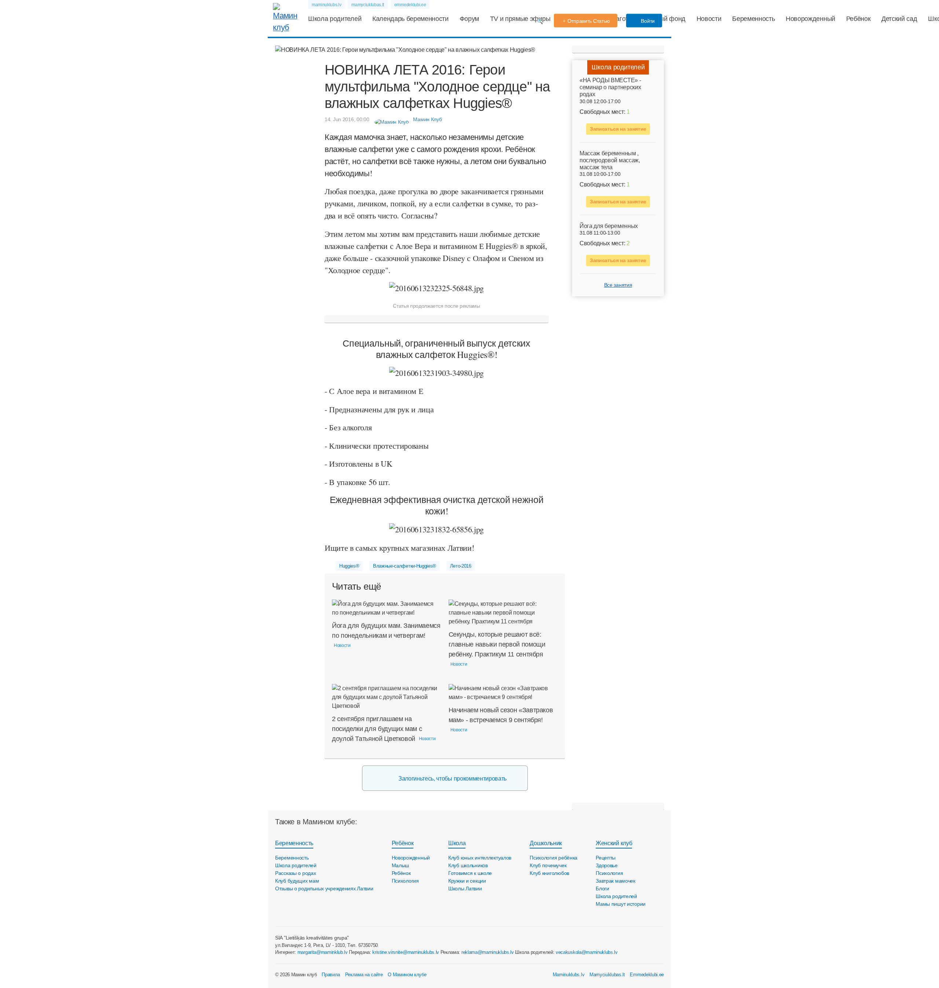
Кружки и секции (467, 881)
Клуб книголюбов (549, 873)
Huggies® (349, 566)
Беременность (753, 18)
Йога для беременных (609, 226)
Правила (331, 974)
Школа (456, 843)
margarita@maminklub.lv (322, 952)
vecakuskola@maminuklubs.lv (587, 952)
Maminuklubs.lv (569, 974)
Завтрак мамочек (615, 881)
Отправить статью (588, 21)
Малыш (400, 865)
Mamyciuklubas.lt (607, 974)
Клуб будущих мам (297, 881)
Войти (647, 21)
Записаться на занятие (618, 129)
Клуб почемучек (548, 865)
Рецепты (605, 858)
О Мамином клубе (407, 974)
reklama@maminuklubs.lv (487, 952)
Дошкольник (546, 843)
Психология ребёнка (553, 858)
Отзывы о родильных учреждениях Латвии (324, 888)
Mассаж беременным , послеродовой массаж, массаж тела (610, 160)
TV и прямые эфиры (520, 18)
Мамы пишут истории (621, 904)
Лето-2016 (460, 566)
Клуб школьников (468, 865)
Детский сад (899, 18)
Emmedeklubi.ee (647, 974)
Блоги (602, 888)
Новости (709, 18)
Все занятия (618, 285)
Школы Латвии (465, 888)
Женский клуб (614, 843)
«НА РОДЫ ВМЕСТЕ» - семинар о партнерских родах (610, 87)
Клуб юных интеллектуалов (479, 858)
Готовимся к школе (470, 873)
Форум (469, 18)
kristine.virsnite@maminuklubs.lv (405, 952)
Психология (405, 881)
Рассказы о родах (295, 873)
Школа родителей (334, 18)
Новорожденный (810, 18)
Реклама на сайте (364, 974)
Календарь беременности (410, 18)
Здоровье (607, 865)
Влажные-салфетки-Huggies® (404, 566)
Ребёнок (858, 18)
